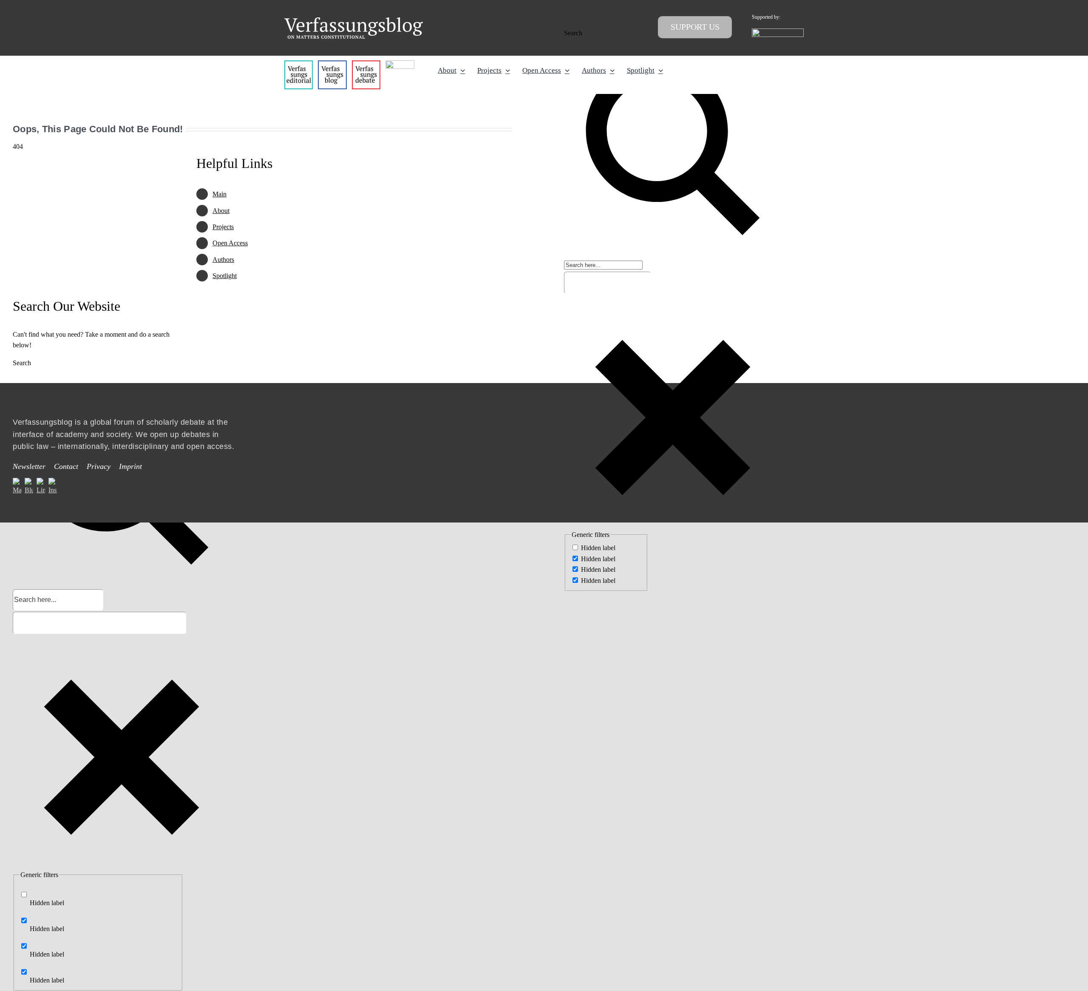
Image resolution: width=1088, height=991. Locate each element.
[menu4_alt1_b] (298, 63)
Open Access (230, 243)
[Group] (353, 20)
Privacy (98, 466)
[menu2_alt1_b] (366, 63)
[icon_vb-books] (399, 63)
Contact (66, 466)
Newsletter (29, 466)
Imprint (130, 466)
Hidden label (598, 547)
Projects (223, 226)
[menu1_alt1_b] (332, 63)
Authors (223, 259)
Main (219, 194)
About (221, 210)
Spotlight (224, 275)
